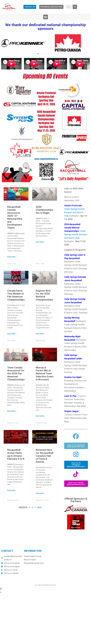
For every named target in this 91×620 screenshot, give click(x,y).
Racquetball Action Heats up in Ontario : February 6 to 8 (15, 454)
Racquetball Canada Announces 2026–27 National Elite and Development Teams (14, 217)
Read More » (11, 257)
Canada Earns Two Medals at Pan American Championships (16, 295)
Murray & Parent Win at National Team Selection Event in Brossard (44, 373)
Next (39, 507)
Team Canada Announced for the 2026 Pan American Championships (16, 373)
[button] (45, 17)
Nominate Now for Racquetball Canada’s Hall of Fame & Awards (44, 455)
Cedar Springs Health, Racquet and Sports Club (74, 212)
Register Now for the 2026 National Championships (44, 295)
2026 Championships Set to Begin (44, 209)
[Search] (75, 7)
